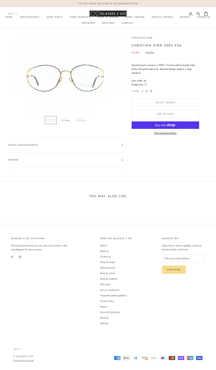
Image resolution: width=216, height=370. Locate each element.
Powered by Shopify (24, 360)
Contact (128, 22)
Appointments (30, 17)
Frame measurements (23, 145)
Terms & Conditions (110, 312)
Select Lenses (165, 102)
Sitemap (104, 323)
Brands (13, 159)
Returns (103, 306)
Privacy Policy (107, 301)
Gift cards (105, 284)
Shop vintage (135, 17)
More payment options (165, 133)
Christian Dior (142, 37)
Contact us (105, 256)
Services (104, 317)
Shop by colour (107, 273)
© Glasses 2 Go (23, 356)
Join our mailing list (109, 290)
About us (104, 251)
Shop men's (55, 17)
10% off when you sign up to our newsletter (108, 3)
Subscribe (174, 269)
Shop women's (80, 17)
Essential (204, 17)
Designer (88, 22)
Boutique (108, 22)
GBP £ (11, 13)
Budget (185, 17)
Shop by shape (107, 262)
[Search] (198, 13)
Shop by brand (107, 267)
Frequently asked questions (113, 295)
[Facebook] (142, 91)
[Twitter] (147, 91)
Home (9, 17)
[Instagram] (20, 257)
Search (103, 245)
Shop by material (108, 278)
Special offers (162, 17)
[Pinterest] (151, 91)
